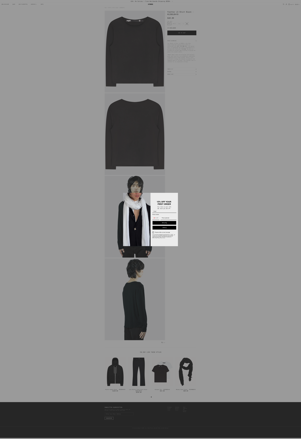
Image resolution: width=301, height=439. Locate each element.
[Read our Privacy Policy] (174, 235)
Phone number (155, 214)
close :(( (164, 227)
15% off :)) (164, 222)
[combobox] (155, 218)
